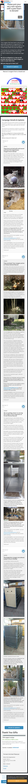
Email (4, 768)
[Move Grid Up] (24, 87)
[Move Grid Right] (25, 88)
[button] (1, 26)
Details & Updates (12, 67)
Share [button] (5, 781)
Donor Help (4, 775)
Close (20, 17)
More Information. (21, 778)
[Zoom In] (24, 93)
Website (5, 766)
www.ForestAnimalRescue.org (10, 238)
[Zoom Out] (24, 95)
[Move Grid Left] (22, 88)
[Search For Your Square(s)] (24, 98)
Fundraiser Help (5, 777)
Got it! (17, 780)
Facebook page (7, 239)
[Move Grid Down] (24, 90)
